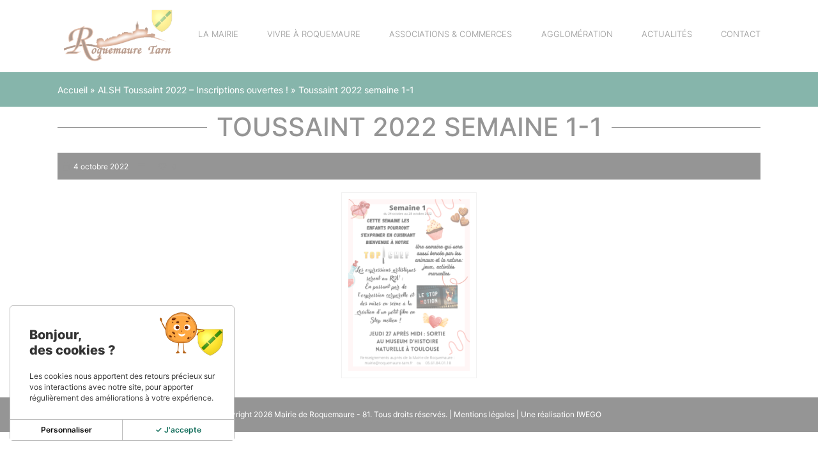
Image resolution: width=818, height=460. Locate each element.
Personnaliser (66, 429)
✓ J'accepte (178, 429)
